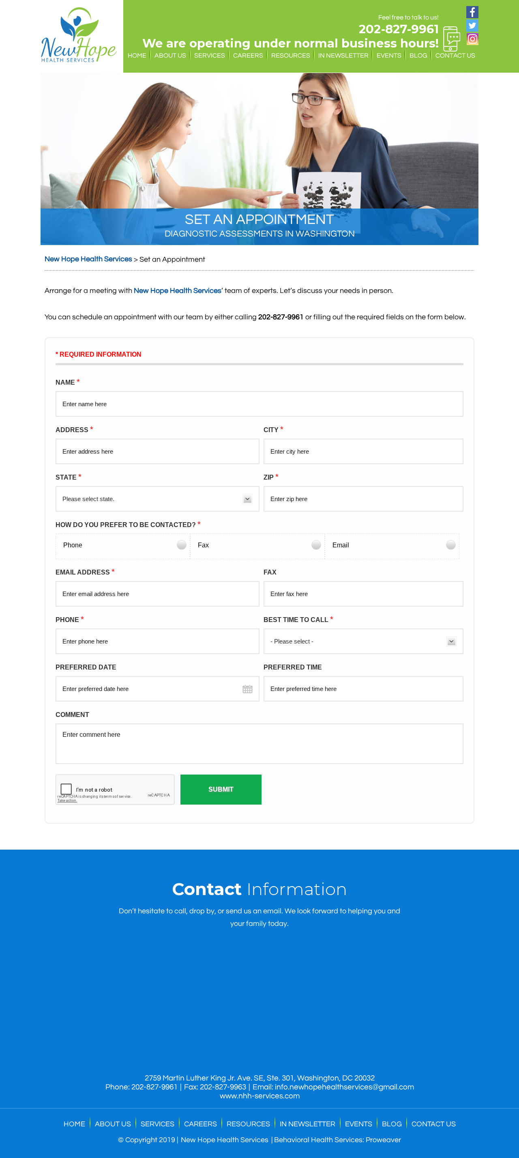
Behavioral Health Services (318, 1140)
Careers (248, 55)
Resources (290, 55)
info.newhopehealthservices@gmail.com (344, 1087)
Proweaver (383, 1140)
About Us (170, 55)
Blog (418, 55)
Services (209, 55)
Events (389, 55)
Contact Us (455, 55)
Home (137, 55)
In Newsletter (343, 55)
